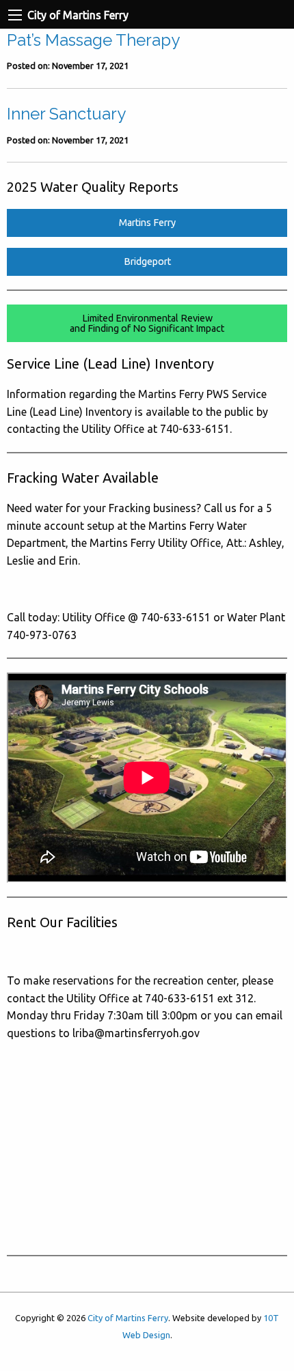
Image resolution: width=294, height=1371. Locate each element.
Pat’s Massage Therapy (93, 40)
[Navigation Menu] (15, 15)
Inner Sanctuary (66, 114)
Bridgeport (147, 261)
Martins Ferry (147, 222)
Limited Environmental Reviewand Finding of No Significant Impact (147, 323)
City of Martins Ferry (128, 1318)
